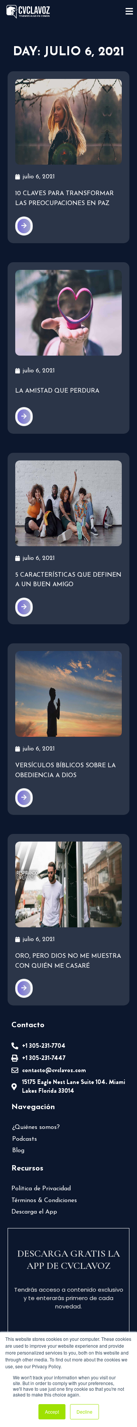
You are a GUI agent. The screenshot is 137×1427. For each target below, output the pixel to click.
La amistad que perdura (57, 391)
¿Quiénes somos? (36, 1127)
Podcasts (24, 1139)
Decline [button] (84, 1411)
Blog (18, 1151)
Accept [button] (52, 1411)
